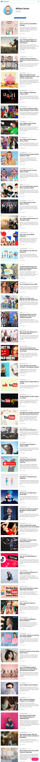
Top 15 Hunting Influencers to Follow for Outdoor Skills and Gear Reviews (28, 41)
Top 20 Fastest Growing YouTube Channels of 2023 (29, 155)
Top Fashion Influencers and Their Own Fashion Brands (29, 635)
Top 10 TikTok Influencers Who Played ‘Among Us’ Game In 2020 (29, 109)
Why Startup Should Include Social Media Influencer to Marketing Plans (28, 717)
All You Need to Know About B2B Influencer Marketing (29, 751)
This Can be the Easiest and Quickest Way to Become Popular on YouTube (29, 349)
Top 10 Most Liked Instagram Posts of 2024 (28, 140)
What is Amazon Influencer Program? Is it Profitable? (27, 700)
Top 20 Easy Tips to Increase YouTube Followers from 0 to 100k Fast (28, 460)
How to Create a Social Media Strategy (28, 24)
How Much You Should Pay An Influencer (28, 477)
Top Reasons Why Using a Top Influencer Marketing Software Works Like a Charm (28, 268)
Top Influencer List (23, 56)
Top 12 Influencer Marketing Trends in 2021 (28, 93)
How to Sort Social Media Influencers (27, 235)
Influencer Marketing (23, 90)
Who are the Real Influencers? (28, 430)
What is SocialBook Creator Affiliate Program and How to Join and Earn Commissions (29, 76)
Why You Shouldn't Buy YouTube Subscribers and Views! (29, 589)
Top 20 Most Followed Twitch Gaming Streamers (28, 540)
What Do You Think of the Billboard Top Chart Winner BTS (29, 299)
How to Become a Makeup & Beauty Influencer (28, 619)
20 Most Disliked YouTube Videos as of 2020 (29, 397)
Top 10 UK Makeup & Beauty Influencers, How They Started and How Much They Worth (28, 669)
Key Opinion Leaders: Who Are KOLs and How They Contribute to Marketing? (29, 736)
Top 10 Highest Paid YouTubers (29, 685)
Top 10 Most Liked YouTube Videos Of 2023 (28, 203)
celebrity (21, 184)
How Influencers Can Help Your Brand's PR (28, 251)
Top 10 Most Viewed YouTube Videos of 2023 (28, 171)
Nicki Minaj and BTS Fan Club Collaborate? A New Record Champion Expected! (28, 316)
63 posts (18, 11)
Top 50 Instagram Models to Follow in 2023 (28, 445)
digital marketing (23, 697)
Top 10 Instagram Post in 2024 (28, 284)
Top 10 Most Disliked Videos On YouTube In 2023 (29, 219)
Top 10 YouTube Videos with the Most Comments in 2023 (29, 187)
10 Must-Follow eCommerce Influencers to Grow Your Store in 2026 (29, 60)
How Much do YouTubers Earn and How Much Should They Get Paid (29, 413)
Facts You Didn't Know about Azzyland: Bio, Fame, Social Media (29, 526)
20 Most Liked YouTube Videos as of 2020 (29, 382)
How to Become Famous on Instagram (27, 603)
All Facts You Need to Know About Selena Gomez (29, 652)
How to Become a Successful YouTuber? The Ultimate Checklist (29, 366)
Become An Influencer (23, 346)
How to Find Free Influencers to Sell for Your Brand (29, 572)
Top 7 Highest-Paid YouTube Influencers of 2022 (28, 124)
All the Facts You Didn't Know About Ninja (28, 493)
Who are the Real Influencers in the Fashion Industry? (28, 332)
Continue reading (22, 33)
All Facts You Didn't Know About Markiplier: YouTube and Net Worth (29, 510)
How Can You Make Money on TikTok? (28, 556)
